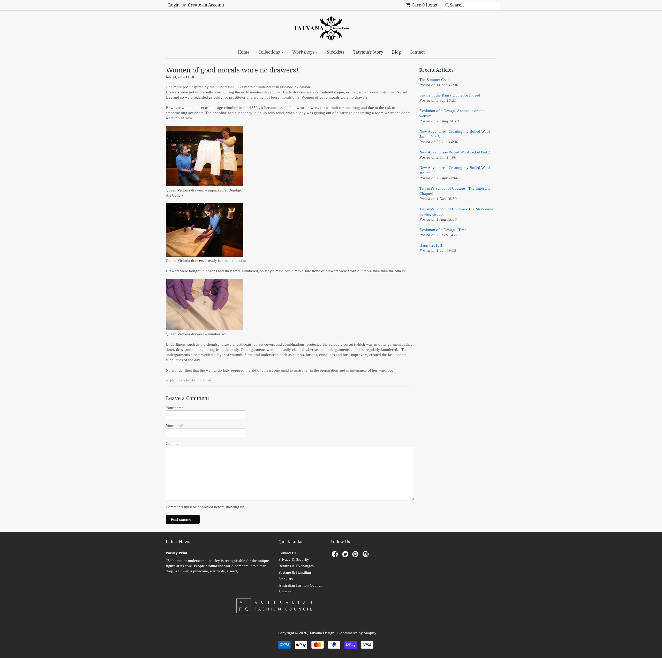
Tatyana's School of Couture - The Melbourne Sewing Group (456, 211)
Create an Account (206, 5)
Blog (396, 52)
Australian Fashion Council (300, 585)
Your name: (175, 408)
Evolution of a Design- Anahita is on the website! (451, 113)
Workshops (303, 52)
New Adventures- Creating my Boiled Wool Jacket (454, 170)
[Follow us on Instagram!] (366, 555)
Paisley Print (176, 553)
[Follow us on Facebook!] (336, 555)
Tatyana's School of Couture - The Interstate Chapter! (454, 191)
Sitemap (285, 592)
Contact (417, 52)
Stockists (335, 52)
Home (244, 52)
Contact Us (287, 553)
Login (173, 5)
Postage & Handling (295, 572)
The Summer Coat (434, 80)
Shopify (370, 633)
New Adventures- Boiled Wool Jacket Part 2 (454, 152)
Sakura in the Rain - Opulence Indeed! (450, 95)
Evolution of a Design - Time (442, 230)
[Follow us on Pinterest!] (356, 555)
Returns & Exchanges (296, 566)
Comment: (174, 443)
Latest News (178, 541)
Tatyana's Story (368, 52)
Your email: (175, 426)
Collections (269, 52)
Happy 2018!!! (431, 245)
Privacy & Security (294, 559)
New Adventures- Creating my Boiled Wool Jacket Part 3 (454, 134)
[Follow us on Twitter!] (346, 555)
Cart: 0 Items (424, 5)
